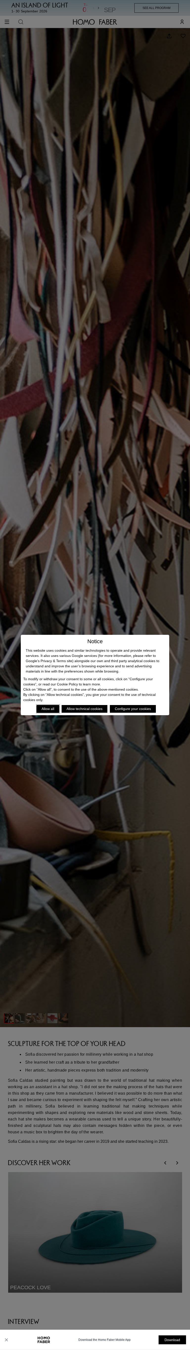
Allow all (48, 709)
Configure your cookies (133, 709)
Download (172, 1340)
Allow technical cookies (84, 709)
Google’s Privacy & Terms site (49, 661)
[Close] (6, 1339)
